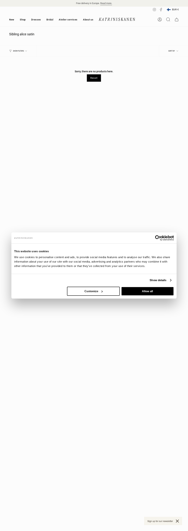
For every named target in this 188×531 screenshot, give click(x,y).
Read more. (106, 3)
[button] (22, 19)
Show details (158, 280)
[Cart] (176, 19)
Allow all (147, 291)
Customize (91, 291)
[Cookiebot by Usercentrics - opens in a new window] (158, 238)
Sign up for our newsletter (160, 521)
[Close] (177, 521)
